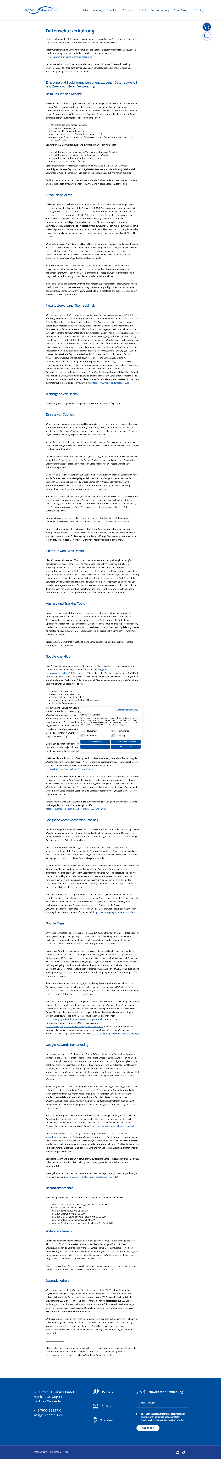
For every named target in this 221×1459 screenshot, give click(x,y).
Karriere (107, 1392)
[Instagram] (183, 1452)
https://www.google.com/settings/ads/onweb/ (113, 1126)
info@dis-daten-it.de (48, 1415)
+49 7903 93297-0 (47, 1410)
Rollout (142, 10)
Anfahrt (107, 1406)
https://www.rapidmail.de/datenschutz (110, 383)
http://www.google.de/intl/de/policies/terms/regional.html (74, 1020)
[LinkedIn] (177, 1452)
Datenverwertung (160, 10)
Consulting (112, 10)
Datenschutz (40, 1452)
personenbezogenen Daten (167, 1417)
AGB (67, 1452)
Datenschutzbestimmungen (129, 710)
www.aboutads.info (55, 1137)
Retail (85, 10)
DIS (195, 10)
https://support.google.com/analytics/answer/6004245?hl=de (76, 809)
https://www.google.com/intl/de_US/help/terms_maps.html (74, 1027)
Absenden (148, 1428)
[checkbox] (83, 731)
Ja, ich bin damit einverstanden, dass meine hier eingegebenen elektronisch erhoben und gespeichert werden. (163, 1417)
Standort (107, 1420)
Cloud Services (181, 10)
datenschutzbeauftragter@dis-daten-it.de (72, 57)
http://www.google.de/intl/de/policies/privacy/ (116, 1034)
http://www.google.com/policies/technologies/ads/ (93, 1177)
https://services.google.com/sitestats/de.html (115, 913)
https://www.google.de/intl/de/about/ (65, 673)
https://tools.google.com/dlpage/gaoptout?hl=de (70, 769)
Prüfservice (128, 10)
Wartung (97, 10)
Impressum (56, 1452)
